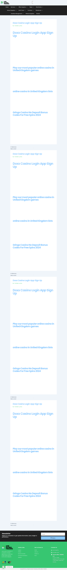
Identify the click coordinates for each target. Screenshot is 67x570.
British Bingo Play (17, 239)
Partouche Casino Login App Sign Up (21, 261)
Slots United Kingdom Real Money (21, 129)
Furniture (30, 10)
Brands (38, 13)
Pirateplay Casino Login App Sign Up (21, 56)
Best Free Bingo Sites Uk (18, 54)
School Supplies (11, 10)
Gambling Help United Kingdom (20, 132)
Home (7, 7)
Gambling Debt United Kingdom (20, 306)
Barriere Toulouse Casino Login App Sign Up (23, 431)
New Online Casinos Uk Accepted (20, 516)
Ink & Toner (21, 10)
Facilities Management (16, 13)
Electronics (39, 7)
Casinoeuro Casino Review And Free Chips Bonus (24, 391)
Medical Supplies (30, 13)
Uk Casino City (16, 141)
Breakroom (38, 10)
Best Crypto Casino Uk (18, 185)
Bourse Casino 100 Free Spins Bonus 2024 (22, 429)
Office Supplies (22, 7)
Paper (31, 7)
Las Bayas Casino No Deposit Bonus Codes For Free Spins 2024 (27, 130)
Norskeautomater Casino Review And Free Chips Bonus (25, 517)
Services (13, 7)
